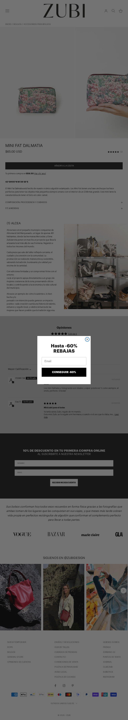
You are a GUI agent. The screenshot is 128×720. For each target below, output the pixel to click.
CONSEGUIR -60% (64, 372)
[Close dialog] (87, 339)
